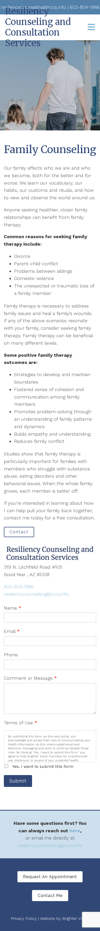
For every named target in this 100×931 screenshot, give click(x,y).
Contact (18, 531)
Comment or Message (30, 678)
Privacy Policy (24, 918)
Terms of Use (20, 722)
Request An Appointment (50, 876)
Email (12, 631)
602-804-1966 (19, 586)
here (74, 830)
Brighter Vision (75, 918)
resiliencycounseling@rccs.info (36, 594)
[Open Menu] (91, 27)
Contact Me (50, 895)
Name (12, 608)
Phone (11, 654)
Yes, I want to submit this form (42, 766)
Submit (17, 781)
